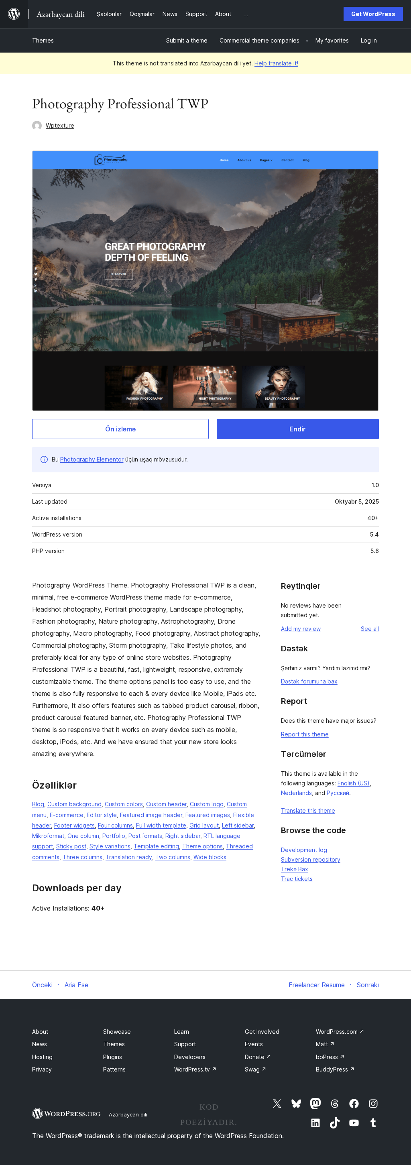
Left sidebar (238, 825)
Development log (304, 849)
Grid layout (204, 825)
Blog (38, 804)
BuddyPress (335, 1069)
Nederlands (296, 792)
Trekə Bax (294, 869)
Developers (190, 1056)
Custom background (74, 804)
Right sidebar (182, 835)
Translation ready (129, 857)
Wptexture (60, 125)
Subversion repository (310, 859)
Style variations (110, 846)
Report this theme (305, 734)
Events (254, 1044)
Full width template (161, 825)
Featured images (207, 814)
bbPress (330, 1056)
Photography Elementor (92, 459)
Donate (258, 1056)
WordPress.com (340, 1031)
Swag (256, 1069)
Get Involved (262, 1031)
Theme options (202, 846)
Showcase (117, 1031)
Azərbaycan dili (128, 1114)
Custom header (166, 804)
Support (185, 1044)
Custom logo (207, 804)
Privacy (42, 1069)
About (40, 1031)
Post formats (145, 835)
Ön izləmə (120, 429)
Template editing (156, 846)
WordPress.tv (195, 1069)
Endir (297, 429)
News (39, 1044)
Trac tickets (297, 878)
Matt (325, 1044)
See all (370, 628)
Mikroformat (48, 835)
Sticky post (71, 846)
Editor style (102, 814)
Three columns (82, 857)
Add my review (301, 628)
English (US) (354, 783)
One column (83, 835)
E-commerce (66, 814)
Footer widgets (74, 825)
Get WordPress (373, 13)
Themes (43, 40)
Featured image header (151, 814)
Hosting (42, 1056)
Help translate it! (276, 63)
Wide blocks (209, 857)
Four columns (115, 825)
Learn (181, 1031)
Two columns (172, 857)
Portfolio (113, 835)
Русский (338, 792)
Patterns (114, 1069)
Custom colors (124, 804)
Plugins (112, 1056)
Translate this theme (308, 810)
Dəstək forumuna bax (309, 681)
